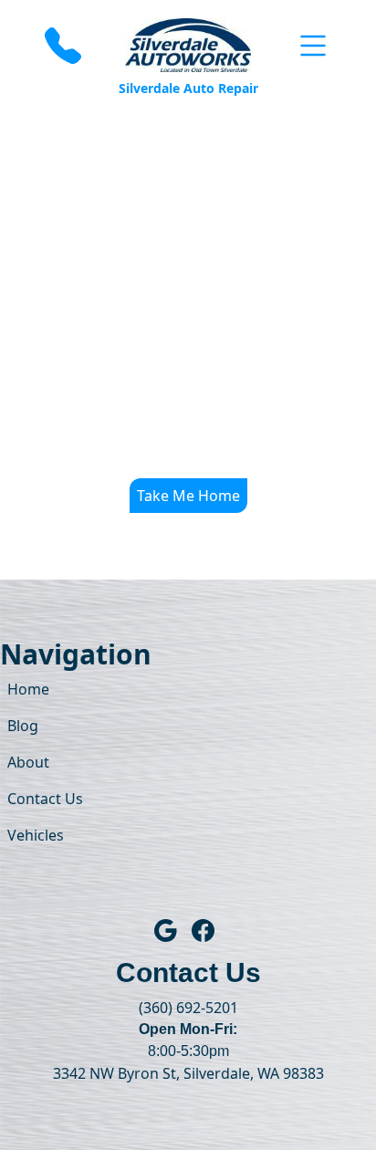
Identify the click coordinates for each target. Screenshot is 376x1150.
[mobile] (313, 45)
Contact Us (45, 799)
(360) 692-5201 (188, 1008)
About (28, 762)
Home (28, 689)
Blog (22, 726)
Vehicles (35, 835)
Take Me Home (188, 496)
